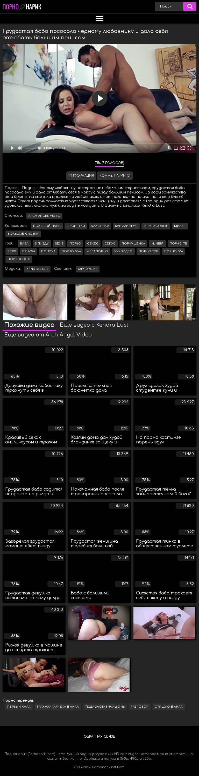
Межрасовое (156, 226)
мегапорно (97, 251)
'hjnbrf (157, 243)
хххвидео (123, 251)
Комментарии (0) (115, 175)
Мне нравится (75, 164)
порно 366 (173, 251)
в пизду (42, 243)
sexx (12, 251)
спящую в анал (168, 706)
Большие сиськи (23, 233)
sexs (59, 243)
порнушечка (133, 243)
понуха (48, 251)
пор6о (75, 243)
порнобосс (19, 259)
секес (92, 243)
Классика (100, 226)
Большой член (47, 226)
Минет (180, 226)
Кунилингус (126, 226)
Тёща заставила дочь (105, 706)
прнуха (28, 251)
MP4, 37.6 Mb (88, 269)
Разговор (139, 706)
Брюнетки (76, 226)
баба (24, 243)
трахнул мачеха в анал (58, 706)
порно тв (178, 243)
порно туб (148, 251)
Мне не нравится (87, 164)
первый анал (19, 706)
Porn (121, 767)
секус (110, 243)
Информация (81, 175)
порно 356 (71, 251)
